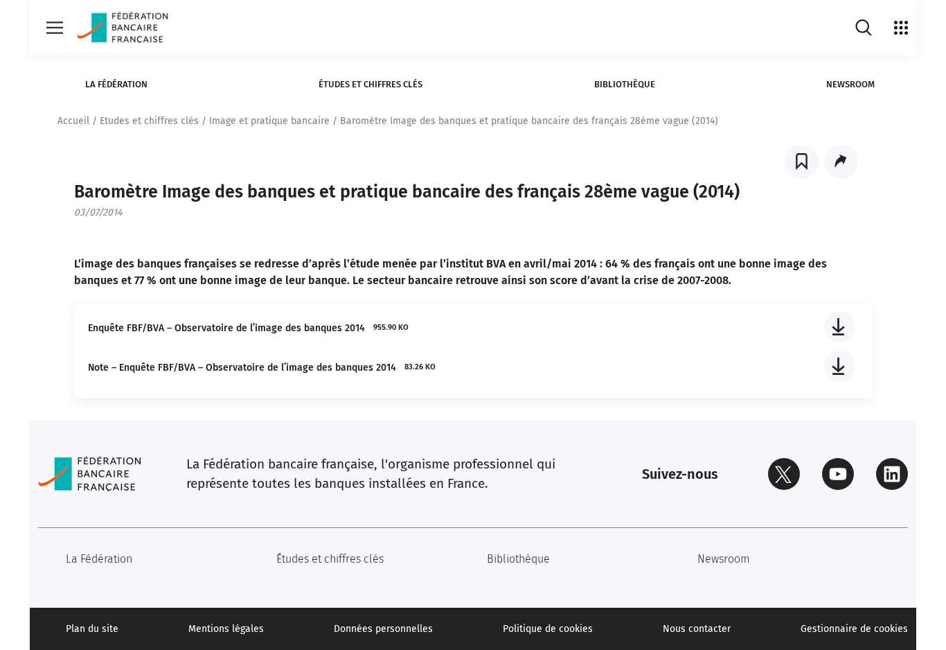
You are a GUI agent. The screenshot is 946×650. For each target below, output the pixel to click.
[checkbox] (802, 162)
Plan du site (92, 629)
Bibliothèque (624, 84)
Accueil (73, 121)
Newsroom (850, 84)
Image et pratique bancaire (269, 121)
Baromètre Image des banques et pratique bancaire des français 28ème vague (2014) (529, 121)
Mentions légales (226, 629)
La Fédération (116, 84)
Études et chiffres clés (370, 84)
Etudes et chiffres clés (149, 121)
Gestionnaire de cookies (854, 629)
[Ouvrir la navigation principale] (54, 27)
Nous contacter (697, 629)
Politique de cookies (548, 629)
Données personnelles (383, 629)
